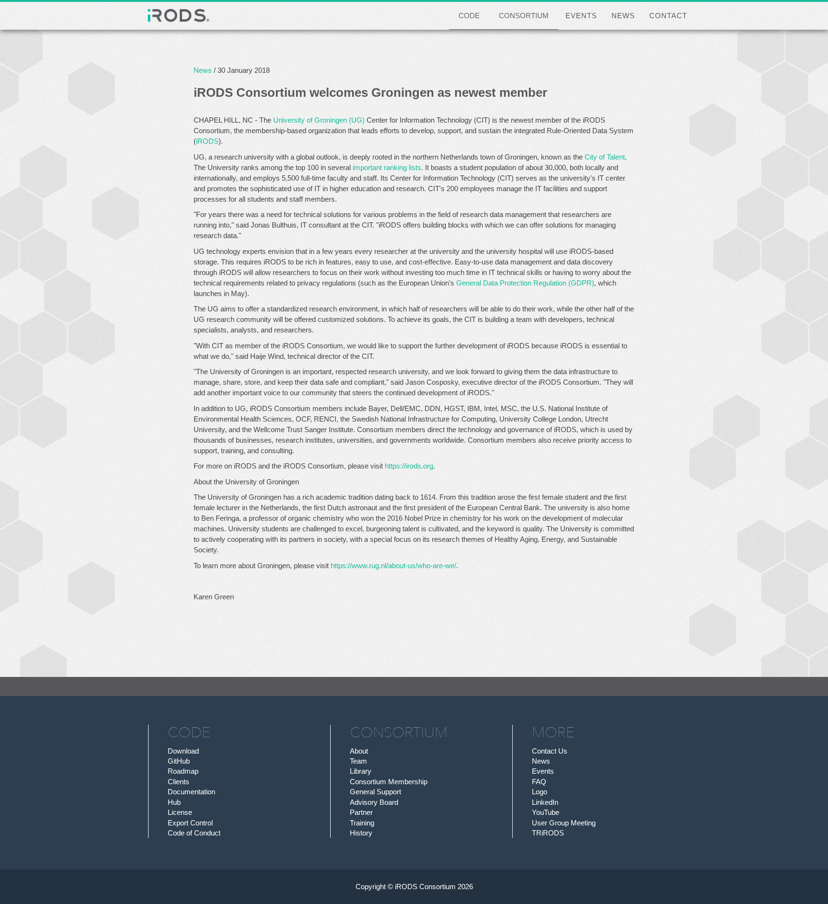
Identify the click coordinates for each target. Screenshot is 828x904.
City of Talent (605, 157)
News (203, 70)
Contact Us (549, 751)
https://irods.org (409, 466)
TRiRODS (548, 833)
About (359, 751)
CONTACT (668, 15)
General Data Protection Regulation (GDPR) (525, 283)
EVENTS (581, 15)
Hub (174, 802)
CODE (469, 15)
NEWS (623, 15)
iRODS (207, 141)
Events (543, 771)
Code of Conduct (194, 833)
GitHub (179, 761)
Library (360, 771)
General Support (375, 792)
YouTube (545, 812)
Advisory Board (374, 802)
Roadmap (183, 771)
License (180, 812)
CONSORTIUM (524, 15)
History (361, 833)
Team (358, 761)
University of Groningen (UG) (319, 120)
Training (362, 823)
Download (183, 751)
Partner (361, 812)
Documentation (191, 792)
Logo (539, 792)
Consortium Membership (388, 782)
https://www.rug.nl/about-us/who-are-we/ (393, 565)
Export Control (190, 823)
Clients (178, 782)
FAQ (539, 782)
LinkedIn (545, 802)
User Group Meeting (564, 823)
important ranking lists (387, 167)
